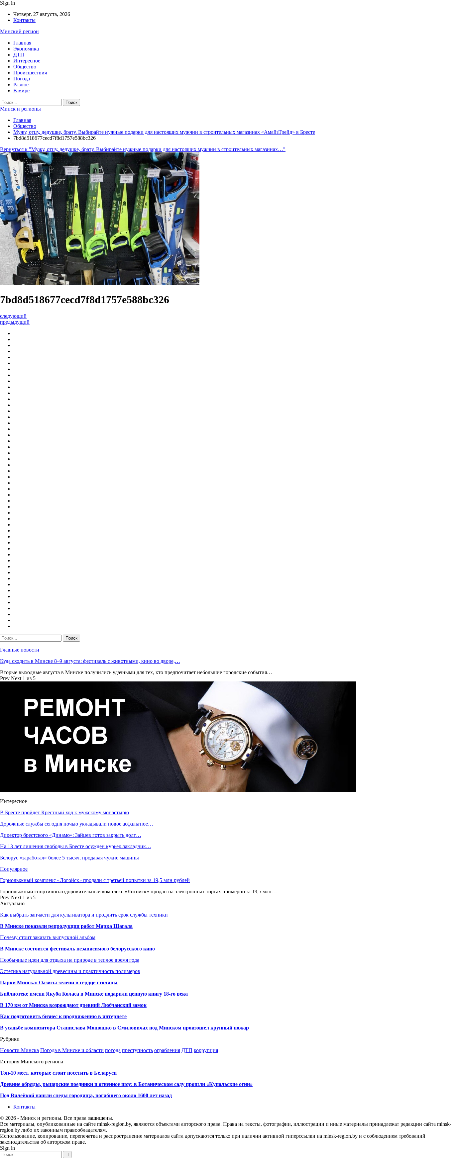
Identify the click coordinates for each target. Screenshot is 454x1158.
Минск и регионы (20, 109)
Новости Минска (19, 1050)
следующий (13, 316)
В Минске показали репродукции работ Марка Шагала (66, 926)
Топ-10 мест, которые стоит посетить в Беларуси (58, 1073)
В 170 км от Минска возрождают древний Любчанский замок (73, 1005)
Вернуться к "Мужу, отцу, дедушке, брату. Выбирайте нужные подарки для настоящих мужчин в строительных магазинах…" (142, 149)
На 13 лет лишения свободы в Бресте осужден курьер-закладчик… (75, 846)
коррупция (206, 1050)
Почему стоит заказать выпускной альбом (47, 937)
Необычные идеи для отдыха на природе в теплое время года (69, 960)
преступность (137, 1050)
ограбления (167, 1050)
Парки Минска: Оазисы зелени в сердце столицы (59, 982)
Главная (22, 42)
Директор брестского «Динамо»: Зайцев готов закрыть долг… (70, 835)
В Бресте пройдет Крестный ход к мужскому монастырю (64, 812)
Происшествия (30, 72)
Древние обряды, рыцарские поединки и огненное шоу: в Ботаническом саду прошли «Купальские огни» (126, 1084)
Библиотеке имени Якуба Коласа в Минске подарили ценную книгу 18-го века (94, 994)
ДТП (18, 54)
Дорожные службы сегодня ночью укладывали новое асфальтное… (76, 824)
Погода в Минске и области (72, 1050)
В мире (21, 90)
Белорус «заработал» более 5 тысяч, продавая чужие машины (69, 857)
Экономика (26, 48)
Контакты (24, 20)
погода (113, 1050)
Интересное (26, 60)
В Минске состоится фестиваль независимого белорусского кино (77, 948)
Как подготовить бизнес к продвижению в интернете (63, 1016)
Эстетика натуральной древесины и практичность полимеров (70, 971)
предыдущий (15, 322)
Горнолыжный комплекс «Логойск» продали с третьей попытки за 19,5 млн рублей (95, 880)
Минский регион (19, 31)
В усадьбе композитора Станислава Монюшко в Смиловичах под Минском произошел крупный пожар (124, 1027)
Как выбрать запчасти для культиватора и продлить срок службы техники (84, 915)
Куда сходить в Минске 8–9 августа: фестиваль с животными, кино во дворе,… (90, 661)
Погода (21, 78)
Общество (24, 66)
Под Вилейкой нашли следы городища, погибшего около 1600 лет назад (86, 1095)
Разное (21, 84)
